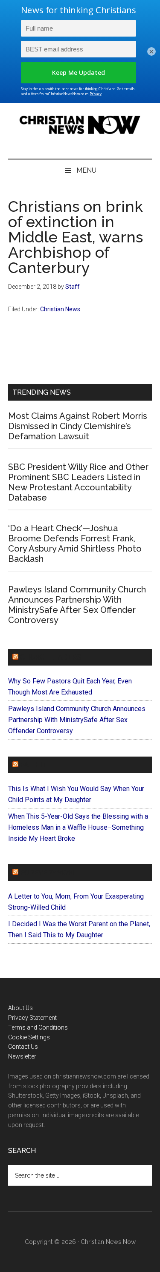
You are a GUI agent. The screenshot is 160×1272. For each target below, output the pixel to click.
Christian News (60, 309)
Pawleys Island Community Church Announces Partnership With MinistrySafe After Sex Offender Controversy (77, 604)
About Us (20, 1008)
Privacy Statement (32, 1017)
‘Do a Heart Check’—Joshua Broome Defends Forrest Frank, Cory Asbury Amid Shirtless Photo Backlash (75, 543)
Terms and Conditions (38, 1027)
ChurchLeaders (50, 657)
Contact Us (23, 1046)
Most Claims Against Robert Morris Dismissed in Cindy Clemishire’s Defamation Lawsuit (77, 426)
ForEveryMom (47, 872)
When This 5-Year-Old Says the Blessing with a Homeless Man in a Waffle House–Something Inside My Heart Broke (78, 827)
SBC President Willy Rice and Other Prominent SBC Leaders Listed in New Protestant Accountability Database (78, 482)
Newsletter (22, 1056)
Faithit (33, 765)
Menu (86, 170)
